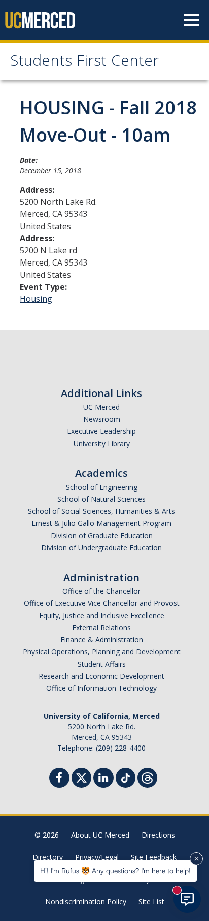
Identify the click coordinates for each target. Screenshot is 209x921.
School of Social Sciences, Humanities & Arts (101, 511)
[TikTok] (125, 776)
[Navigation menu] (191, 20)
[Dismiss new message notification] (196, 858)
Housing (36, 298)
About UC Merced (100, 835)
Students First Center (84, 62)
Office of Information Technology (101, 688)
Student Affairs (102, 664)
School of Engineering (101, 487)
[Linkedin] (103, 779)
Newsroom (101, 419)
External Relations (101, 627)
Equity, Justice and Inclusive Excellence (101, 615)
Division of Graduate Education (102, 535)
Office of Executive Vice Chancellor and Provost (102, 603)
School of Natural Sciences (101, 499)
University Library (102, 443)
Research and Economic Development (101, 676)
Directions (158, 835)
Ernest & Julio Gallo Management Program (101, 523)
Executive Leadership (101, 431)
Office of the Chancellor (101, 591)
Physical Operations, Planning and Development (102, 651)
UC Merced (101, 407)
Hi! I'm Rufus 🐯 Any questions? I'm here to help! (115, 870)
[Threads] (147, 776)
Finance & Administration (101, 639)
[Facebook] (59, 779)
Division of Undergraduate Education (101, 547)
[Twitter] (81, 776)
